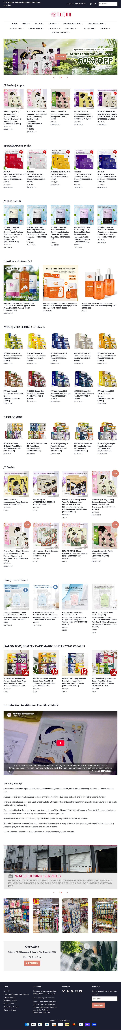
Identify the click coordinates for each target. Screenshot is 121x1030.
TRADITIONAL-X (36, 28)
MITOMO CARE (16, 28)
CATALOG (105, 28)
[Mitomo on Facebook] (68, 992)
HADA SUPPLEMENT (96, 24)
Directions (33, 963)
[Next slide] (67, 77)
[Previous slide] (53, 77)
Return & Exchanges (11, 1007)
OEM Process (9, 1004)
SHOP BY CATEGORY (60, 33)
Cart (94, 4)
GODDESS (53, 24)
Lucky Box (89, 28)
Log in (69, 4)
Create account (80, 4)
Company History (10, 997)
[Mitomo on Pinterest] (72, 992)
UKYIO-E (39, 24)
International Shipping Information (16, 994)
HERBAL (25, 24)
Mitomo (67, 1020)
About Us (7, 991)
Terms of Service (10, 1010)
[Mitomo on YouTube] (80, 992)
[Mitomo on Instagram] (76, 992)
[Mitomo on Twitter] (63, 992)
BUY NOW (60, 56)
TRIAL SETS (54, 28)
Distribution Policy (10, 1000)
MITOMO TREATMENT (73, 24)
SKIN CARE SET (71, 28)
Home (14, 24)
